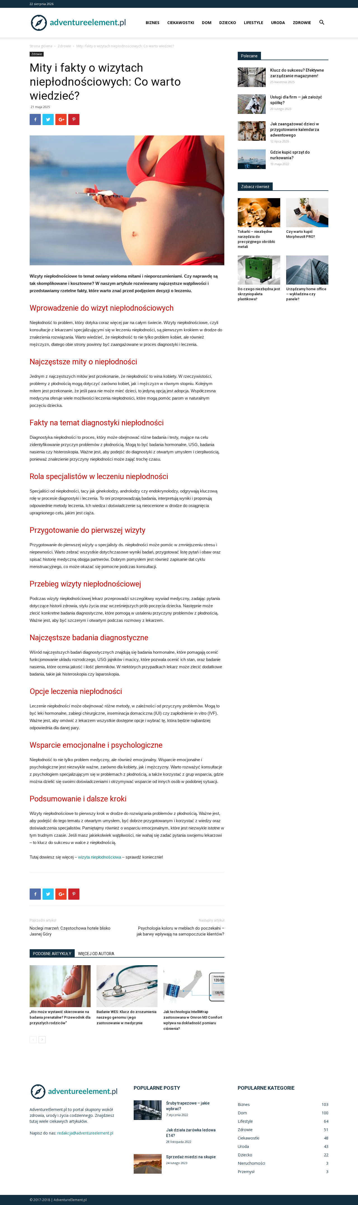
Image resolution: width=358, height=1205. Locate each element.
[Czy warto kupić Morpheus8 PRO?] (307, 212)
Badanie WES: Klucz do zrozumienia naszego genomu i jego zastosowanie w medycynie (126, 1017)
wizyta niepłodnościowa (99, 857)
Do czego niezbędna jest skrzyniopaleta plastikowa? (259, 294)
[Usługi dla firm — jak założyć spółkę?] (252, 104)
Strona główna (41, 46)
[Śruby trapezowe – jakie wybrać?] (148, 1110)
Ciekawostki (180, 22)
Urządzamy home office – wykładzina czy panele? (306, 294)
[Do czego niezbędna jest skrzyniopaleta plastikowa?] (259, 270)
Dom (206, 22)
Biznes (152, 22)
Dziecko (227, 22)
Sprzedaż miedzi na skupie (191, 1157)
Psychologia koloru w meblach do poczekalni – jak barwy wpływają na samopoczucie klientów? (180, 931)
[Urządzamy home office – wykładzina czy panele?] (307, 270)
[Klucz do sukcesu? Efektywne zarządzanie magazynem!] (252, 77)
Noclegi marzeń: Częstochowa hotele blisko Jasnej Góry (70, 931)
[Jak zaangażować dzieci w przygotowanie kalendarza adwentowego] (252, 131)
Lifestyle (253, 22)
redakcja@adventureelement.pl (85, 1133)
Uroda (278, 22)
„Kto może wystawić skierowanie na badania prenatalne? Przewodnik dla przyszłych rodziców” (60, 1017)
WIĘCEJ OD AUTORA (96, 953)
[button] (321, 23)
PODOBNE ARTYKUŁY (52, 953)
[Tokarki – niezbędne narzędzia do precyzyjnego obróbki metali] (259, 212)
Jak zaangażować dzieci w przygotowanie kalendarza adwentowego (294, 129)
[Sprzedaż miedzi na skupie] (148, 1164)
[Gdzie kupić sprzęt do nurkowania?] (252, 159)
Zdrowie (302, 22)
